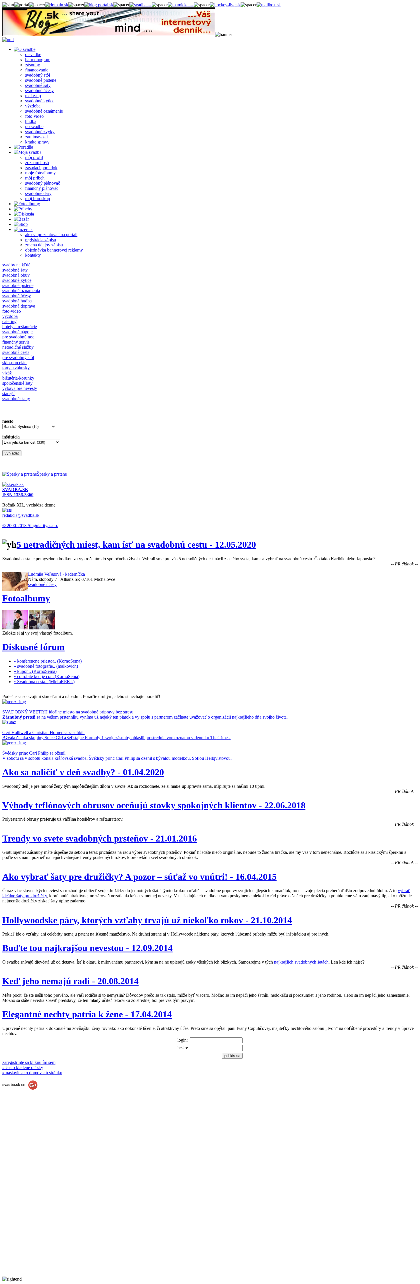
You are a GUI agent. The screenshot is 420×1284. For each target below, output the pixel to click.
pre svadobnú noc (18, 336)
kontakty (33, 255)
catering (9, 321)
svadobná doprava (18, 306)
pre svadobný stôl (18, 357)
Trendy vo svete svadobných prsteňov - (99, 838)
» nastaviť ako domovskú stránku (32, 1072)
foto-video (34, 116)
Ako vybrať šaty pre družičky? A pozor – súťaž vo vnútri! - (139, 877)
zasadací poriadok (41, 167)
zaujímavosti (36, 136)
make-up (33, 95)
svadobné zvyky (40, 131)
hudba (30, 121)
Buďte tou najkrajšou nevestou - (87, 948)
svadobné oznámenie (44, 111)
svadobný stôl (37, 75)
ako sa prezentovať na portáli (51, 234)
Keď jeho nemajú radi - (70, 981)
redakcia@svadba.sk (20, 515)
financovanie (36, 69)
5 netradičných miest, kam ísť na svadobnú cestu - (136, 544)
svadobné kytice (39, 100)
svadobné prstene (40, 80)
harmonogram (37, 59)
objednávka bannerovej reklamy (54, 250)
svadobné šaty (38, 85)
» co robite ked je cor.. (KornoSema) (46, 676)
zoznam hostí (37, 162)
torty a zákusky (16, 367)
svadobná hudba (17, 300)
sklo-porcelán (14, 362)
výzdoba (33, 105)
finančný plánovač (41, 188)
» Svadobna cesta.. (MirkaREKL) (44, 681)
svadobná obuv (16, 275)
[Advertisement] (25, 1191)
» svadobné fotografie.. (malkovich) (46, 666)
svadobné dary (38, 193)
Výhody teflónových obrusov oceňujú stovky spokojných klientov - (153, 805)
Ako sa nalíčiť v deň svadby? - (83, 772)
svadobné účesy (39, 90)
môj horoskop (37, 198)
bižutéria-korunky (18, 378)
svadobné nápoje (17, 331)
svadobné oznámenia (21, 290)
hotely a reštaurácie (19, 326)
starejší (8, 393)
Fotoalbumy (26, 598)
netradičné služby (18, 347)
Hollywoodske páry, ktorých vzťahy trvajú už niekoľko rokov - (147, 920)
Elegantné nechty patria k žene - (87, 1014)
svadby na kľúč (16, 264)
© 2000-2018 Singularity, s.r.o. (30, 525)
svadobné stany (16, 398)
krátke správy (37, 141)
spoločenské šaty (17, 383)
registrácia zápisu (40, 239)
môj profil (34, 157)
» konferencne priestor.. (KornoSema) (48, 661)
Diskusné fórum (33, 647)
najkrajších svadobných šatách (301, 962)
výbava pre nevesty (19, 388)
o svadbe (33, 54)
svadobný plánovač (42, 183)
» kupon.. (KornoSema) (35, 671)
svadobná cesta (15, 352)
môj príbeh (35, 178)
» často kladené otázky (22, 1067)
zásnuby (32, 64)
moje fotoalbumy (40, 172)
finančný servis (15, 342)
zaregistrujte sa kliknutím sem (28, 1062)
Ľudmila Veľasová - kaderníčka (56, 574)
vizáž (7, 372)
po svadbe (34, 126)
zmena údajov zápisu (44, 244)
